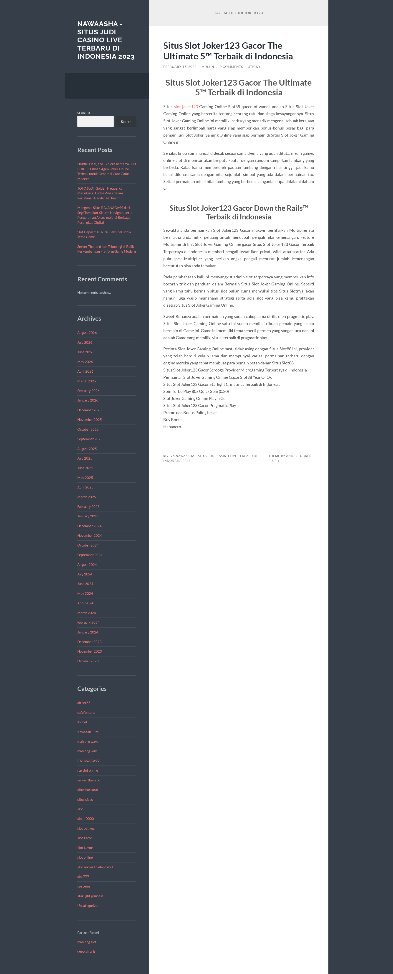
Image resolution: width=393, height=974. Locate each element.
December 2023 (89, 642)
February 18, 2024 (179, 67)
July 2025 (84, 458)
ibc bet (82, 722)
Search (83, 113)
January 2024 (87, 632)
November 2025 (89, 419)
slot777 (83, 877)
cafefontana (86, 712)
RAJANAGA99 (88, 761)
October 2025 (88, 429)
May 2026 (85, 362)
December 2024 (89, 526)
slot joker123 (186, 106)
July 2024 (84, 574)
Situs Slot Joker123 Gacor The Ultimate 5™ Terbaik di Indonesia (228, 50)
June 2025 (85, 468)
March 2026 (86, 381)
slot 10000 (85, 818)
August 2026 (87, 333)
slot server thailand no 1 (95, 867)
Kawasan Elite (88, 732)
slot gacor (84, 838)
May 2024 (85, 593)
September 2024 (90, 555)
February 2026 (88, 391)
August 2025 (87, 449)
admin (208, 67)
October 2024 (88, 545)
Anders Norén (299, 456)
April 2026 (85, 371)
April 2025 (85, 487)
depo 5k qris (86, 951)
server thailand (88, 780)
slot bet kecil (86, 828)
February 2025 (88, 506)
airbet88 (84, 703)
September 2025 (90, 439)
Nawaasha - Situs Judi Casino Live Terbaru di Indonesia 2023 (106, 40)
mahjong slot (86, 942)
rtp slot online (87, 770)
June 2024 (85, 584)
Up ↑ (276, 461)
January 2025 (87, 516)
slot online (85, 857)
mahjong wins (87, 751)
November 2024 (89, 535)
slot (80, 809)
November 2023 (89, 651)
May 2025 (85, 478)
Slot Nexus (85, 848)
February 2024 (88, 622)
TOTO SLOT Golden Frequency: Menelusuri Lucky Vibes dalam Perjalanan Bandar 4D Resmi (100, 193)
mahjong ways (87, 741)
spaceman (84, 886)
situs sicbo (85, 799)
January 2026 (87, 400)
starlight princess (90, 896)
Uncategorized (88, 905)
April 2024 (85, 603)
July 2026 (84, 342)
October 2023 (88, 661)
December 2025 (89, 410)
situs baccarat (87, 790)
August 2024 (87, 564)
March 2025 (86, 497)
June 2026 (85, 352)
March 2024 (86, 613)
